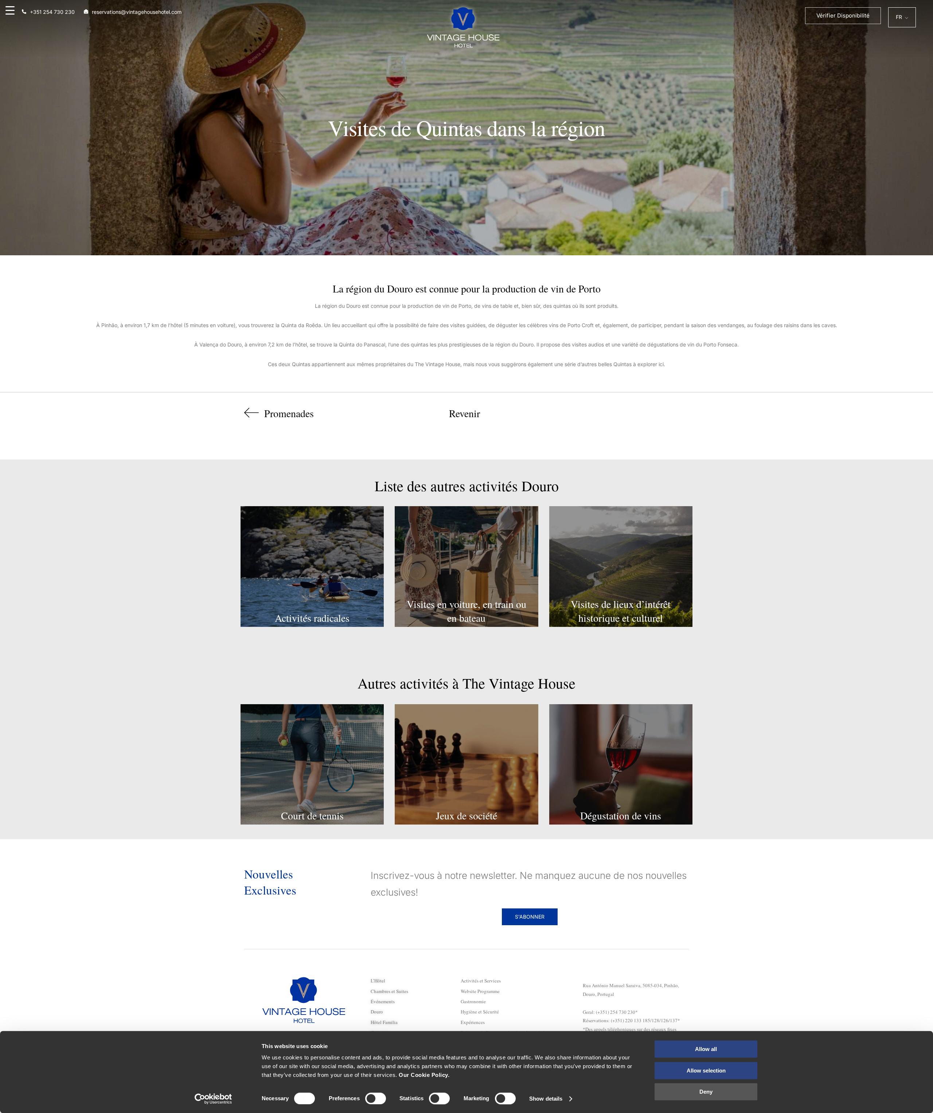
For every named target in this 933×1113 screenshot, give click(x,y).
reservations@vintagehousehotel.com (136, 12)
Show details (545, 1098)
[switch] (375, 1098)
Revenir (464, 413)
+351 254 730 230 (52, 12)
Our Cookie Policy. (424, 1075)
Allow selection (706, 1070)
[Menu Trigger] (10, 10)
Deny (706, 1092)
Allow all (706, 1049)
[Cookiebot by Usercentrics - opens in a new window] (213, 1098)
